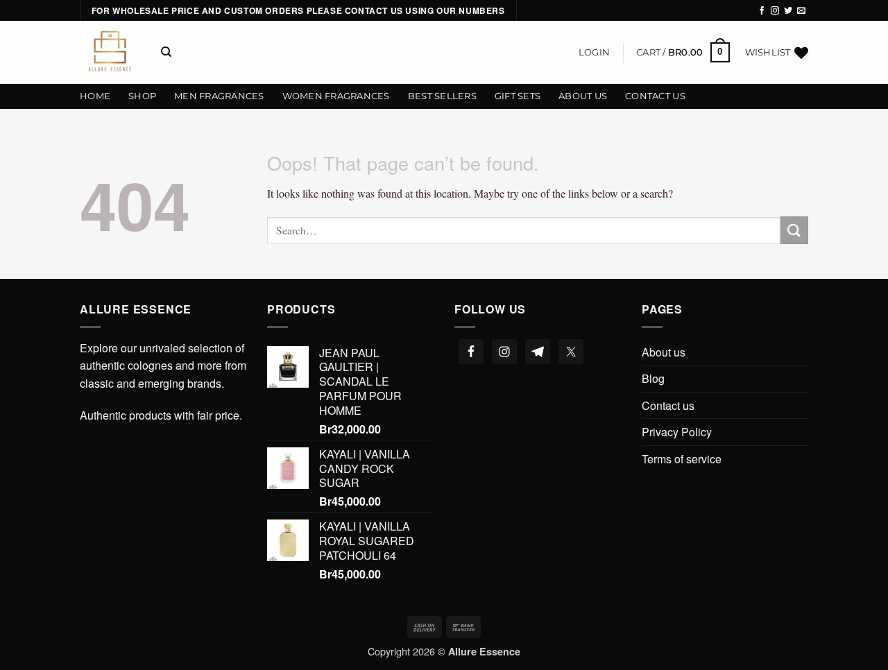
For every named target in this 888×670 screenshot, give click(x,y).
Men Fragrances (219, 96)
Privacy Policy (677, 432)
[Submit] (794, 229)
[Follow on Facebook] (762, 11)
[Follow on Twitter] (788, 11)
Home (95, 96)
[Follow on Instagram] (775, 11)
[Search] (166, 52)
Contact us (655, 96)
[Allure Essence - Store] (110, 52)
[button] (594, 52)
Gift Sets (517, 96)
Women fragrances (336, 96)
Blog (653, 378)
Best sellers (442, 96)
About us (582, 96)
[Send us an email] (801, 11)
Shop (142, 96)
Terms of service (682, 459)
